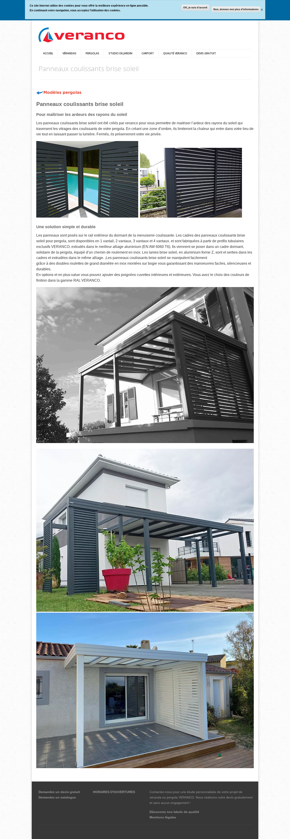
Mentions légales (163, 817)
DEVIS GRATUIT (206, 53)
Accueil (48, 53)
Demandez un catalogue (57, 797)
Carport (148, 53)
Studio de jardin (120, 53)
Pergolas (92, 53)
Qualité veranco (175, 53)
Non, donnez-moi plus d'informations (236, 9)
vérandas (69, 53)
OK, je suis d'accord (195, 7)
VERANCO (186, 797)
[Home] (82, 35)
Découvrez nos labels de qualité (174, 812)
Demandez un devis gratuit (59, 792)
